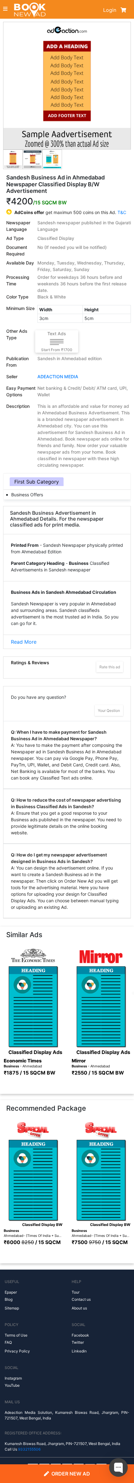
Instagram (13, 1378)
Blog (8, 1299)
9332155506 (29, 1449)
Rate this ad (109, 667)
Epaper (11, 1292)
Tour (75, 1292)
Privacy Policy (17, 1351)
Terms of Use (16, 1335)
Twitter (78, 1342)
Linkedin (79, 1351)
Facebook (80, 1335)
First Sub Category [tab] (36, 482)
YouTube (12, 1385)
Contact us (81, 1299)
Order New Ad (70, 1474)
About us (79, 1308)
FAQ (8, 1342)
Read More (23, 642)
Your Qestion (109, 710)
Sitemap (12, 1308)
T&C (121, 212)
